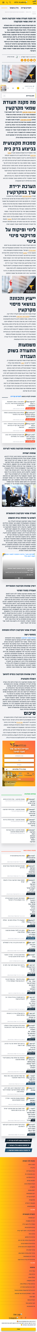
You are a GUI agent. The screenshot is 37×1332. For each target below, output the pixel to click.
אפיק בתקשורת (31, 1280)
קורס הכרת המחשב (30, 1237)
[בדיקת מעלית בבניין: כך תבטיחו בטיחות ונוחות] (31, 1017)
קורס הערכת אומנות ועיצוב (28, 1243)
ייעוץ (22, 363)
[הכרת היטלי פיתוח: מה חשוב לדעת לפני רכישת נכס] (31, 1130)
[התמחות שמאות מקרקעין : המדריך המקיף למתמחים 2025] (31, 1101)
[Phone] (7, 2)
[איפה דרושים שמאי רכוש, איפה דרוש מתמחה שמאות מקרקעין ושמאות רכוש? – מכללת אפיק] (31, 1091)
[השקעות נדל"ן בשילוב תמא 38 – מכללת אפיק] (31, 923)
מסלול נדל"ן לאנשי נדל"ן (28, 1224)
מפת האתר (32, 1297)
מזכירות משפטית (30, 1221)
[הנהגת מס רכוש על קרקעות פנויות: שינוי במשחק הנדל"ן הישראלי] (31, 907)
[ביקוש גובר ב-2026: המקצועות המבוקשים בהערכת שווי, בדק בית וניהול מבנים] (30, 406)
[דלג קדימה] (23, 88)
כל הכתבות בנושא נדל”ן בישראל (19, 1145)
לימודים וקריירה (26, 8)
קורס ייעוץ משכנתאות (29, 1256)
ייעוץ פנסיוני (31, 1218)
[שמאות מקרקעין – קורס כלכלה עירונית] (31, 823)
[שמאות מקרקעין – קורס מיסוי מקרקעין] (31, 813)
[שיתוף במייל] (22, 60)
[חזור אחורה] (8, 88)
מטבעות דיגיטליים (30, 1203)
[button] (10, 2)
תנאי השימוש (20, 774)
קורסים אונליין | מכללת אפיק (27, 1284)
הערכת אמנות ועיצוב (29, 1184)
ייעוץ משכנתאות (30, 1193)
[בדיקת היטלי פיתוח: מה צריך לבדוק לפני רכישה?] (31, 1049)
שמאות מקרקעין (30, 938)
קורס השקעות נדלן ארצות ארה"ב (26, 1246)
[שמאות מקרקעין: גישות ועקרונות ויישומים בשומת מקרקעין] (31, 836)
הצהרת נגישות (31, 1300)
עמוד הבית (32, 1271)
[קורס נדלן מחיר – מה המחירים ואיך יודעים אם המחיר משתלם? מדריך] (31, 986)
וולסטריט (32, 1187)
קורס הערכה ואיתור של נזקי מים (26, 1240)
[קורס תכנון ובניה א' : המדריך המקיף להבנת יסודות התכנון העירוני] (31, 958)
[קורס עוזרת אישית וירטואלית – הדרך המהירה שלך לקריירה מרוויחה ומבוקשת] (30, 428)
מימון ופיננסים (31, 1206)
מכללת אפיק (31, 1277)
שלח (19, 779)
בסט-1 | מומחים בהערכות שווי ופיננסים (25, 1293)
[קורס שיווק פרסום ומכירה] (31, 859)
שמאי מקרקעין (26, 196)
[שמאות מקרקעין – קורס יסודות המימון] (31, 802)
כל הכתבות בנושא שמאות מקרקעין (19, 1150)
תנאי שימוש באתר (30, 1303)
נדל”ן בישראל (14, 8)
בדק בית (32, 1167)
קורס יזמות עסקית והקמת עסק (26, 1253)
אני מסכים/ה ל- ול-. (18, 774)
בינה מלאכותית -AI (30, 1174)
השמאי (9, 219)
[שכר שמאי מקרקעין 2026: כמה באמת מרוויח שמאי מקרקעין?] (31, 1080)
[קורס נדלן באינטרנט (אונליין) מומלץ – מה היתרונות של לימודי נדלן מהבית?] (31, 1033)
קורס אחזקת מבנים (30, 1227)
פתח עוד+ (32, 1209)
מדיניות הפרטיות (9, 774)
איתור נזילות (31, 1164)
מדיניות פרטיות (31, 1306)
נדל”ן (33, 916)
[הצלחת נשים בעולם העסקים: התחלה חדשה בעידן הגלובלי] (30, 417)
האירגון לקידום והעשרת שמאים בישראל (25, 1290)
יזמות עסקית (31, 1190)
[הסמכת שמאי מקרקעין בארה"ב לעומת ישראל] (31, 887)
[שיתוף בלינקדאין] (28, 60)
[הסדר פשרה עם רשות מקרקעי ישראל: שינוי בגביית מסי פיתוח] (31, 1115)
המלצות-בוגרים (31, 1180)
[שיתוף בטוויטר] (31, 60)
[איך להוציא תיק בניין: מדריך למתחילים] (31, 947)
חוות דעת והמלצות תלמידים (27, 1287)
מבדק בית (20, 722)
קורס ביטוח (32, 1234)
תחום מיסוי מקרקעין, (22, 316)
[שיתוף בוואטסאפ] (25, 60)
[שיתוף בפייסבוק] (34, 60)
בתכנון (25, 253)
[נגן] (18, 88)
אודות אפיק (32, 1274)
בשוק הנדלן (32, 250)
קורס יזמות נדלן (30, 1250)
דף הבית (34, 12)
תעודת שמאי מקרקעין (29, 112)
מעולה (18, 1329)
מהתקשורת (32, 1200)
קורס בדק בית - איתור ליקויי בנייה (26, 1230)
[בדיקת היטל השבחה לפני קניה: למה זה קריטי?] (31, 970)
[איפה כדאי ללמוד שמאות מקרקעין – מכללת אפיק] (31, 934)
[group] (19, 566)
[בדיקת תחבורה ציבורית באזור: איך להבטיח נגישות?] (31, 1003)
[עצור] (13, 88)
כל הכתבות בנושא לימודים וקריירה (19, 1140)
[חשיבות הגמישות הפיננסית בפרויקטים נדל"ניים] (31, 871)
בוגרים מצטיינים (31, 1171)
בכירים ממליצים (31, 1177)
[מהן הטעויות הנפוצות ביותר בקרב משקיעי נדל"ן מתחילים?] (30, 439)
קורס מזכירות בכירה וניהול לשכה (26, 1259)
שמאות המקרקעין (25, 120)
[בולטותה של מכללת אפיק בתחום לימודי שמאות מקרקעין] (31, 1065)
